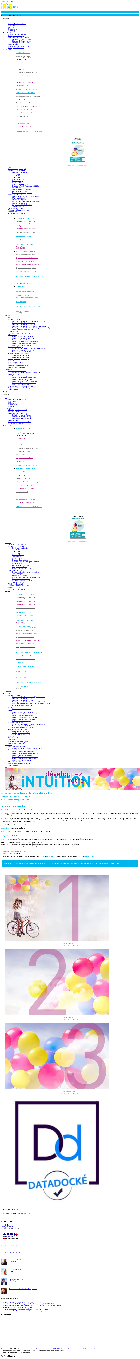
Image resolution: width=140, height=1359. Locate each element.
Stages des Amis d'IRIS (15, 194)
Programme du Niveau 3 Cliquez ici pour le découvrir (70, 1092)
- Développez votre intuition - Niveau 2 (26, 226)
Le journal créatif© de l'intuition (25, 113)
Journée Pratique (21, 59)
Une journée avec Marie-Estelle (24, 82)
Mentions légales (30, 1349)
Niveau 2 (26, 58)
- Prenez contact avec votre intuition (25, 232)
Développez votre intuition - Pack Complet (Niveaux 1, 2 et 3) (31, 328)
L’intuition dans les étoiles (20, 184)
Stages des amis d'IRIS (25, 93)
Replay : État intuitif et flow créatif (25, 261)
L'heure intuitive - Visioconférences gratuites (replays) (28, 348)
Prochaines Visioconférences (17, 371)
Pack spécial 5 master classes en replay (26, 271)
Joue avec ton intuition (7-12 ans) (22, 193)
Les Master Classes (14, 374)
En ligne (7, 215)
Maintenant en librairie (77, 165)
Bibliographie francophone (16, 48)
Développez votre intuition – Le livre (19, 46)
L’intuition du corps (18, 179)
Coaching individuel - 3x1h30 (21, 357)
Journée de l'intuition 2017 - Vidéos (23, 352)
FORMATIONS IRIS (23, 53)
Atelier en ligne (13, 331)
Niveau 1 (19, 58)
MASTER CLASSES (26, 251)
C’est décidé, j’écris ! (18, 198)
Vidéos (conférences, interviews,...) (19, 359)
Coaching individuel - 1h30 (20, 355)
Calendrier (8, 316)
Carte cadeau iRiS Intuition (16, 213)
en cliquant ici (50, 856)
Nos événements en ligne (15, 347)
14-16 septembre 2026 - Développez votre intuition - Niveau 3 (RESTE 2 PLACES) (30, 1304)
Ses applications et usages (16, 36)
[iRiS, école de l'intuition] (9, 9)
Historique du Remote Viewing (21, 41)
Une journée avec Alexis (22, 85)
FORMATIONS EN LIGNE (25, 218)
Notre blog (11, 31)
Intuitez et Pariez (20, 79)
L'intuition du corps (21, 63)
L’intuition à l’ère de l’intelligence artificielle (25, 186)
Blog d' (20, 286)
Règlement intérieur (67, 1349)
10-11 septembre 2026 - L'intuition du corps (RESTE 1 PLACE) (24, 1302)
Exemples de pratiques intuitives (28, 306)
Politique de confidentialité (44, 1349)
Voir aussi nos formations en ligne (18, 210)
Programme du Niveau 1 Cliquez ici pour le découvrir (70, 944)
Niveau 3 (33, 58)
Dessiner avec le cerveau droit (24, 109)
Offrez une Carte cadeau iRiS (29, 131)
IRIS (6, 22)
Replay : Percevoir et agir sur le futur (25, 254)
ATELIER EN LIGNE (23, 237)
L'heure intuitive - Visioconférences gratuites (21, 386)
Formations (8, 49)
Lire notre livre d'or (25, 126)
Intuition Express (20, 69)
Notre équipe (12, 25)
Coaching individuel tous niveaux (18, 353)
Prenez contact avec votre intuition (22, 329)
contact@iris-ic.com (7, 1)
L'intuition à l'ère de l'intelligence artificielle (28, 72)
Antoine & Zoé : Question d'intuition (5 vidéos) (23, 1289)
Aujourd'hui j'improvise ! (23, 103)
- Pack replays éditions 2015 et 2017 (25, 283)
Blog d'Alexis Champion (25, 291)
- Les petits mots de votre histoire (24, 240)
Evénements (8, 369)
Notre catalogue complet (27, 89)
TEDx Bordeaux (13, 389)
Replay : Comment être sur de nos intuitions (25, 341)
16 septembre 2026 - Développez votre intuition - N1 (28, 372)
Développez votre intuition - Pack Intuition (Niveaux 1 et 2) (30, 326)
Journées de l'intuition (29, 276)
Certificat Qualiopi (80, 1349)
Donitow (97, 1349)
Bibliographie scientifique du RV (22, 43)
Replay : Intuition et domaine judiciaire (26, 268)
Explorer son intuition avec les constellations (28, 96)
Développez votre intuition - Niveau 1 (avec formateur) (28, 321)
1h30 (17, 248)
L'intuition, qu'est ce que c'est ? (17, 34)
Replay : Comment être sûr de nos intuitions (27, 264)
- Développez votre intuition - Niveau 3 (26, 228)
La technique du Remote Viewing (18, 37)
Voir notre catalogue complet (17, 169)
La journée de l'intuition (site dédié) (19, 388)
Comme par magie (21, 66)
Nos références (12, 29)
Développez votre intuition (23, 56)
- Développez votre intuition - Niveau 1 (26, 221)
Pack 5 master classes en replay (21, 345)
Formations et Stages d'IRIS (16, 170)
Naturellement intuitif (22, 116)
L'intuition (8, 32)
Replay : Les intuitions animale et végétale (27, 258)
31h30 (22, 248)
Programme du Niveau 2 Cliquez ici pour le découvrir (70, 1018)
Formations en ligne (14, 319)
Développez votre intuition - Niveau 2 (23, 323)
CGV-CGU (56, 1349)
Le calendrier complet (26, 123)
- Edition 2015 (20, 280)
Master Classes (12, 335)
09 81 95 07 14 (89, 856)
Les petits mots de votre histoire (21, 333)
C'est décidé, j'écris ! (21, 99)
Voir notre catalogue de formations (11, 1252)
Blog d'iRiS (11, 360)
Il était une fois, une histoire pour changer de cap (29, 106)
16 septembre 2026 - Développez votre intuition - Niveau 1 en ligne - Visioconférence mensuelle (33, 1305)
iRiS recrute (12, 27)
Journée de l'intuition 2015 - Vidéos (23, 350)
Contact (7, 391)
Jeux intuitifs (21, 302)
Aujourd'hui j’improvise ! (19, 200)
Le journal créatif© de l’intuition (22, 205)
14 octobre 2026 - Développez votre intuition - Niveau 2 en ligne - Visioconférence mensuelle (33, 1311)
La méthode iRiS (13, 44)
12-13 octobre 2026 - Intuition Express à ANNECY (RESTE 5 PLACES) (27, 1309)
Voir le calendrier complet (16, 208)
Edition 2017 (28, 280)
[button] (5, 19)
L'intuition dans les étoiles (23, 75)
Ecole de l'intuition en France (17, 24)
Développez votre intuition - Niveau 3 (23, 324)
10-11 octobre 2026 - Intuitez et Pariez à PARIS (19, 1307)
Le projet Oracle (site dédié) (16, 367)
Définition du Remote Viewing (21, 39)
